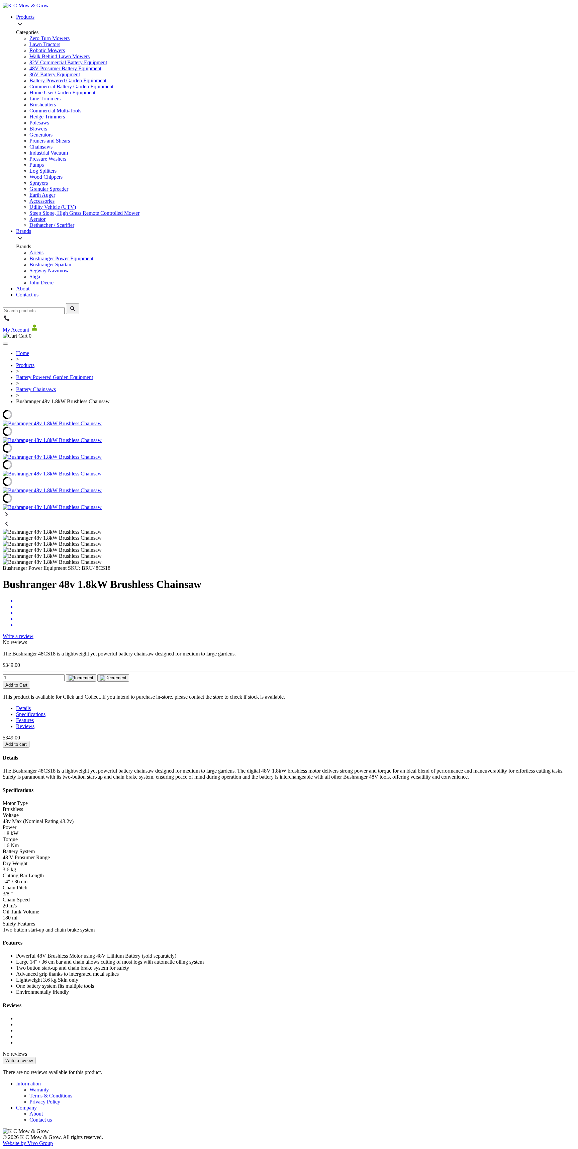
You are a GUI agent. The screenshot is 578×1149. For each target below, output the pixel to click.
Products (25, 17)
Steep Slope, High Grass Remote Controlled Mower (84, 213)
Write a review (18, 636)
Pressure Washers (47, 159)
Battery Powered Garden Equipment (67, 80)
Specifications (30, 714)
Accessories (42, 201)
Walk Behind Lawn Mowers (59, 56)
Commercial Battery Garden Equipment (71, 86)
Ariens (36, 252)
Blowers (38, 128)
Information (28, 1083)
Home (22, 353)
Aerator (37, 219)
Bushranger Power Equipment (61, 258)
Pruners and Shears (49, 141)
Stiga (34, 276)
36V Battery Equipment (54, 74)
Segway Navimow (49, 270)
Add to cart (16, 744)
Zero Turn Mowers (49, 38)
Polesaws (39, 122)
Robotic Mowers (47, 50)
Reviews (25, 726)
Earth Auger (42, 195)
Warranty (39, 1089)
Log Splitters (43, 171)
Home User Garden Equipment (62, 92)
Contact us (27, 294)
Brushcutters (42, 104)
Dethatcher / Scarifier (51, 225)
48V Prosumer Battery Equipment (65, 68)
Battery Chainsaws (36, 389)
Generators (41, 135)
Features (25, 720)
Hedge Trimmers (47, 116)
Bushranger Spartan (50, 264)
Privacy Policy (44, 1101)
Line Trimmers (45, 98)
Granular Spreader (48, 189)
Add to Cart (16, 685)
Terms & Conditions (50, 1095)
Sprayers (38, 183)
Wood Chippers (46, 177)
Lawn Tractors (44, 44)
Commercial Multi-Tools (55, 110)
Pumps (36, 165)
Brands (23, 231)
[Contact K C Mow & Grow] (7, 320)
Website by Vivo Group (28, 1143)
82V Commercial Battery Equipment (68, 62)
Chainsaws (41, 147)
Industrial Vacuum (48, 153)
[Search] (72, 308)
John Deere (41, 282)
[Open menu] (5, 344)
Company (26, 1108)
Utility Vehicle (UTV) (52, 207)
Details (23, 708)
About (22, 288)
